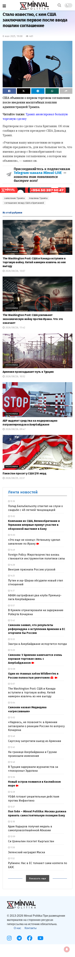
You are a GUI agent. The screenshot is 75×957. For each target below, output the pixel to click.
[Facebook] (29, 938)
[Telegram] (19, 938)
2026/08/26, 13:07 (15, 271)
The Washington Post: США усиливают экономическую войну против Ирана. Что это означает (33, 319)
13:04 (12, 702)
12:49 (12, 736)
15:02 (12, 516)
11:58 (12, 847)
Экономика (11, 251)
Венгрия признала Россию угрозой (31, 569)
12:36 (12, 777)
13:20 (12, 650)
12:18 (12, 821)
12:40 (12, 762)
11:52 (12, 858)
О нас (17, 928)
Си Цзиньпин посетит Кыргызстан (31, 841)
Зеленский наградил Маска (26, 852)
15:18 (12, 501)
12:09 (12, 836)
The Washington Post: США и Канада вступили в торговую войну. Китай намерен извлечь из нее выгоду (34, 262)
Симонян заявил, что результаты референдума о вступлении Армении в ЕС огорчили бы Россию (36, 629)
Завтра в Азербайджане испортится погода (37, 644)
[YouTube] (40, 938)
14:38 (12, 565)
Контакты (31, 928)
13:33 (12, 639)
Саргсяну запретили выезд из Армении (34, 741)
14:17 (12, 591)
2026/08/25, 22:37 (15, 478)
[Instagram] (9, 938)
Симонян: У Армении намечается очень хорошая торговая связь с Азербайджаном (35, 658)
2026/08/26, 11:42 (15, 327)
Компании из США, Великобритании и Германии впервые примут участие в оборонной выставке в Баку (34, 524)
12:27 (12, 807)
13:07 (12, 684)
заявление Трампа (14, 198)
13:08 (12, 669)
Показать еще (37, 878)
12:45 (12, 747)
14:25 (12, 575)
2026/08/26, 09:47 (15, 429)
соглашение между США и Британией (24, 203)
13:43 (12, 620)
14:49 (12, 550)
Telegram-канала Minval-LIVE (38, 173)
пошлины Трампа (38, 198)
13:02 (12, 717)
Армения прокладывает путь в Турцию (28, 371)
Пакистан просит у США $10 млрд (24, 473)
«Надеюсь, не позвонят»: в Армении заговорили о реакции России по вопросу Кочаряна (36, 726)
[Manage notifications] (67, 949)
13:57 (12, 605)
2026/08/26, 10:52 (15, 376)
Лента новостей (23, 492)
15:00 (12, 535)
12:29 (12, 792)
